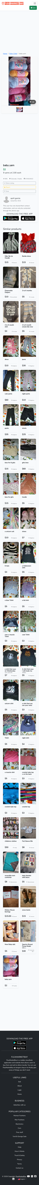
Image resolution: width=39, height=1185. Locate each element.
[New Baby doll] (11, 931)
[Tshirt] (11, 724)
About (19, 1086)
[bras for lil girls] (11, 449)
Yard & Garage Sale (19, 1136)
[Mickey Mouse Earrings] (11, 896)
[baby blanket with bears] (28, 862)
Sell (19, 1082)
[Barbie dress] (28, 243)
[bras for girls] (11, 483)
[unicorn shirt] (11, 690)
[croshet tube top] (11, 793)
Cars (19, 1128)
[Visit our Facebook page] (35, 1176)
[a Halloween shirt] (28, 552)
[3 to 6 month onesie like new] (28, 311)
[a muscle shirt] (11, 759)
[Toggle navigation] (35, 3)
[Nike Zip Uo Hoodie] (11, 243)
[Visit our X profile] (32, 1176)
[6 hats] (11, 552)
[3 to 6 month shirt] (11, 311)
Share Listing (10, 183)
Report (8, 187)
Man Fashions (19, 1120)
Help (19, 1147)
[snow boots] (28, 896)
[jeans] (28, 346)
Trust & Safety (20, 1155)
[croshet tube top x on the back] (28, 759)
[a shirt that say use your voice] (28, 690)
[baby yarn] (11, 966)
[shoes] (28, 518)
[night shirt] (28, 724)
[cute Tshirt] (28, 621)
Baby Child (13, 54)
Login (19, 1090)
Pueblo (20, 179)
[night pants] (28, 380)
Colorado (14, 179)
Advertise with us (19, 1105)
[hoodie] (28, 483)
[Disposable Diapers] (11, 277)
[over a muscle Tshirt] (11, 621)
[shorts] (28, 415)
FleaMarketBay (21, 1176)
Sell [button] (34, 8)
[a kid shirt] (28, 587)
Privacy (19, 1159)
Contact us (19, 1168)
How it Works (19, 1151)
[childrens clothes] (11, 828)
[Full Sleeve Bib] (28, 828)
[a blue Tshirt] (11, 587)
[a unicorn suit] (11, 518)
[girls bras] (28, 449)
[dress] (11, 346)
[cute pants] (11, 380)
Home (5, 54)
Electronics (19, 1124)
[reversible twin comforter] (11, 862)
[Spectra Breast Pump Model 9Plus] (28, 931)
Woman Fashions (19, 1115)
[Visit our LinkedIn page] (13, 1179)
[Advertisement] (19, 31)
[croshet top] (28, 793)
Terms (19, 1164)
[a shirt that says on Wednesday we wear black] (11, 655)
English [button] (22, 1179)
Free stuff (19, 1132)
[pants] (11, 415)
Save (7, 191)
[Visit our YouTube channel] (28, 1176)
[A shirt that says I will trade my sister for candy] (28, 655)
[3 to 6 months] (28, 277)
